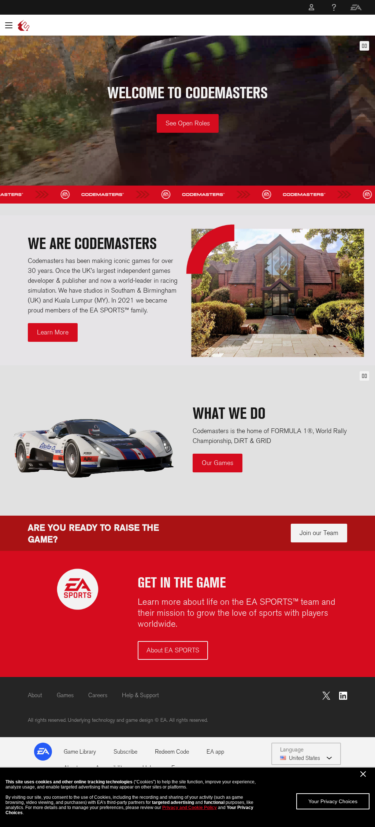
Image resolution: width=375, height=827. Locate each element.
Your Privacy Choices (332, 801)
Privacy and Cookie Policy (189, 807)
